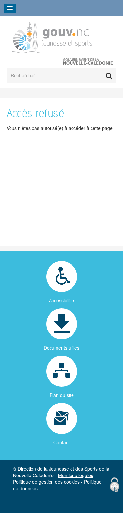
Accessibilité (61, 300)
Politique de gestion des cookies (46, 481)
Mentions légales (75, 475)
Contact (61, 442)
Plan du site (62, 395)
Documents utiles (61, 347)
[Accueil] (52, 36)
